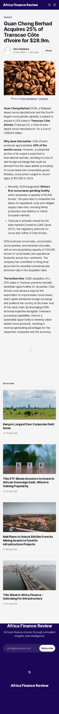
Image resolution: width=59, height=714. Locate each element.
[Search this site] (49, 4)
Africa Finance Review (20, 4)
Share (49, 50)
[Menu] (54, 4)
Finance (8, 17)
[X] (29, 672)
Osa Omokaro (21, 48)
